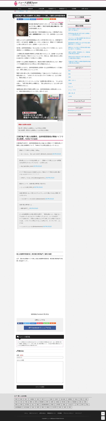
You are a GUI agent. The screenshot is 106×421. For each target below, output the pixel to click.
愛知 (81, 399)
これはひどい (71, 404)
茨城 (21, 404)
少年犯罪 (58, 404)
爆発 (43, 407)
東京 (16, 399)
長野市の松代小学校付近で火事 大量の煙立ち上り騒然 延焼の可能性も (79, 57)
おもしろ (70, 86)
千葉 (26, 401)
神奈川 (56, 399)
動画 (52, 404)
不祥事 (70, 83)
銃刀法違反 (26, 407)
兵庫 (36, 401)
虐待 (65, 407)
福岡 (52, 401)
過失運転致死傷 (45, 404)
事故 (69, 74)
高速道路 (74, 401)
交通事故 (70, 399)
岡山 (87, 404)
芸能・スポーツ (72, 80)
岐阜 (60, 407)
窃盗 (64, 404)
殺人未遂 (63, 399)
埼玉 (16, 401)
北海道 (57, 401)
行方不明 (54, 407)
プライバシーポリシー (68, 413)
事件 (69, 70)
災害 (69, 77)
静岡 (16, 404)
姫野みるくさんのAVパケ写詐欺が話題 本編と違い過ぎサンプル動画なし (79, 48)
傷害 (31, 401)
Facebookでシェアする (41, 328)
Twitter (76, 399)
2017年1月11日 (56, 154)
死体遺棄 (41, 401)
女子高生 (27, 404)
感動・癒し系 (71, 93)
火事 (43, 399)
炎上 (33, 404)
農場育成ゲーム (63, 8)
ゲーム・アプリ (72, 90)
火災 (21, 401)
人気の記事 (41, 8)
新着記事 (30, 8)
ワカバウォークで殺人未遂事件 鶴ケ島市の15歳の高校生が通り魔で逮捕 (79, 38)
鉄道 (21, 399)
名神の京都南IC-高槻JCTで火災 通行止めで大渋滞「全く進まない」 (79, 29)
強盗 (38, 404)
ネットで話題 (49, 399)
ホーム (19, 8)
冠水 (33, 407)
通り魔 (63, 401)
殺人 (26, 399)
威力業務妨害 (18, 407)
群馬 (38, 407)
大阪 (38, 399)
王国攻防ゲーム (52, 8)
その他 (70, 96)
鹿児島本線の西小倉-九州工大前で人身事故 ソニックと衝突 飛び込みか (79, 34)
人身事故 (32, 399)
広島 (80, 401)
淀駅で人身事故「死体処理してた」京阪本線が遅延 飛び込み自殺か (79, 52)
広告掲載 (74, 8)
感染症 (48, 407)
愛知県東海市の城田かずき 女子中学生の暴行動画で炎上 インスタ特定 (79, 43)
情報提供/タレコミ (51, 413)
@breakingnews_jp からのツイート (76, 110)
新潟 (70, 407)
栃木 (82, 404)
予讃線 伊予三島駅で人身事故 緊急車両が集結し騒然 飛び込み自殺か (79, 62)
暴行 (78, 404)
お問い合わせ (85, 8)
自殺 (86, 399)
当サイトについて (33, 413)
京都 (85, 401)
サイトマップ (78, 413)
